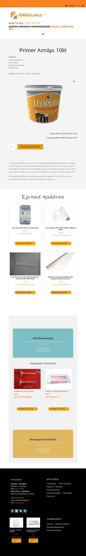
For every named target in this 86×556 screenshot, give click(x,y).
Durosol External (14, 60)
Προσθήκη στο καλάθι (30, 146)
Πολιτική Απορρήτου (53, 493)
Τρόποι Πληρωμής (64, 484)
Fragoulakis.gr (19, 503)
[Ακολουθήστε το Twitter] (16, 511)
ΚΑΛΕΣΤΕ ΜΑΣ (24, 23)
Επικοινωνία (50, 496)
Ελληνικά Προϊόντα (53, 490)
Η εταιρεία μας (51, 484)
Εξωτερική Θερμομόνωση (55, 527)
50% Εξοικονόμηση (43, 338)
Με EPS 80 (15, 63)
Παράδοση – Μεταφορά (54, 487)
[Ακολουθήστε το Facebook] (12, 511)
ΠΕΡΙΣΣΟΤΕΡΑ (43, 349)
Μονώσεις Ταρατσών (62, 524)
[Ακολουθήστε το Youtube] (20, 511)
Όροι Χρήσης (67, 493)
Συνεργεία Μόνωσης (54, 530)
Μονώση (50, 524)
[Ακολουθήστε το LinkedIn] (25, 511)
